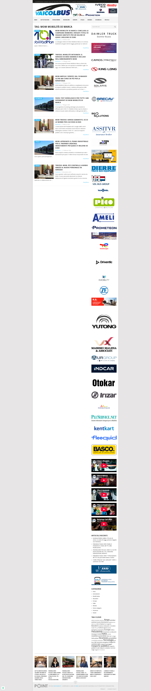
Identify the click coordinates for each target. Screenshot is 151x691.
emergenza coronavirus (97, 630)
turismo (113, 648)
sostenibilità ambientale (97, 640)
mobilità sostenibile (98, 636)
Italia (82, 19)
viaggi (92, 649)
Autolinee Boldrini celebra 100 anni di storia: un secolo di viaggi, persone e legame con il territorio (104, 539)
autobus (112, 620)
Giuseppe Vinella (96, 634)
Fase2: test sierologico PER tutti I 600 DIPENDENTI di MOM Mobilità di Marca (72, 100)
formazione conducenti (109, 632)
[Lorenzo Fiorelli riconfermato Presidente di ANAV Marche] (110, 662)
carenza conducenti (104, 626)
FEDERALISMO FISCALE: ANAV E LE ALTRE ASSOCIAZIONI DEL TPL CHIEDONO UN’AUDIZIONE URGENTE (104, 551)
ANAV (76, 686)
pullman (96, 638)
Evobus (112, 630)
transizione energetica (102, 642)
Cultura (100, 628)
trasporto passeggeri (106, 644)
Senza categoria (97, 608)
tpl (95, 642)
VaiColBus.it (57, 686)
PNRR (92, 638)
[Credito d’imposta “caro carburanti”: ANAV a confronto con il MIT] (96, 662)
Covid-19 (93, 627)
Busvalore (66, 19)
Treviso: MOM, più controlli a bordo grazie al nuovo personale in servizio (71, 167)
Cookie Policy (111, 689)
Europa (75, 19)
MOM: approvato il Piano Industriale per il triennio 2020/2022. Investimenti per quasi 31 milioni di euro (71, 144)
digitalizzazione (107, 627)
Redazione (58, 39)
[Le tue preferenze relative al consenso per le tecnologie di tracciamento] (3, 688)
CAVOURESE (112, 626)
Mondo (90, 19)
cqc (97, 627)
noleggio (114, 636)
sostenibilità (112, 638)
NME (111, 636)
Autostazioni (45, 19)
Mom (108, 636)
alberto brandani (95, 620)
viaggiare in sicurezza (100, 649)
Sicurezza (98, 19)
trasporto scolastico (105, 648)
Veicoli (107, 19)
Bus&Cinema (56, 19)
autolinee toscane (96, 622)
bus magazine (107, 624)
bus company (100, 624)
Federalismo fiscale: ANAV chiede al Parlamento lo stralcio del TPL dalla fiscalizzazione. (102, 545)
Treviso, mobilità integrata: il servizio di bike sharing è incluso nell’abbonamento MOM (70, 57)
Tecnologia (108, 640)
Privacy (102, 689)
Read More (86, 48)
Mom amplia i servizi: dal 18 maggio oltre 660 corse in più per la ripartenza (71, 78)
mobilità (109, 634)
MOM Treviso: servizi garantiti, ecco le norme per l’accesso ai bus (71, 121)
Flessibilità (96, 631)
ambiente (102, 620)
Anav (35, 19)
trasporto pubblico (100, 646)
